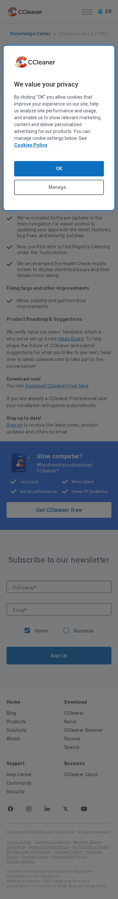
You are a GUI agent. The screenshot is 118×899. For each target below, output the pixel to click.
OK (59, 168)
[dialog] (59, 128)
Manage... (59, 187)
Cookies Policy (30, 145)
